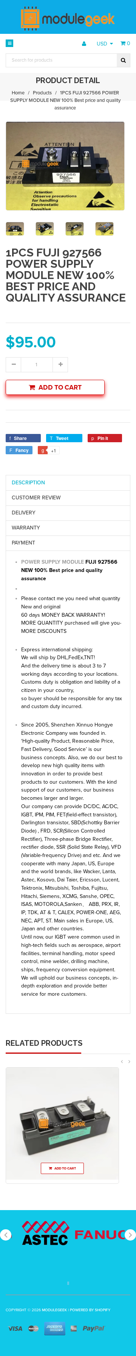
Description (28, 482)
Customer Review (36, 497)
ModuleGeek (54, 1310)
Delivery (24, 513)
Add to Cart (60, 387)
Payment (23, 543)
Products (42, 93)
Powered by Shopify (90, 1310)
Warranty (26, 528)
